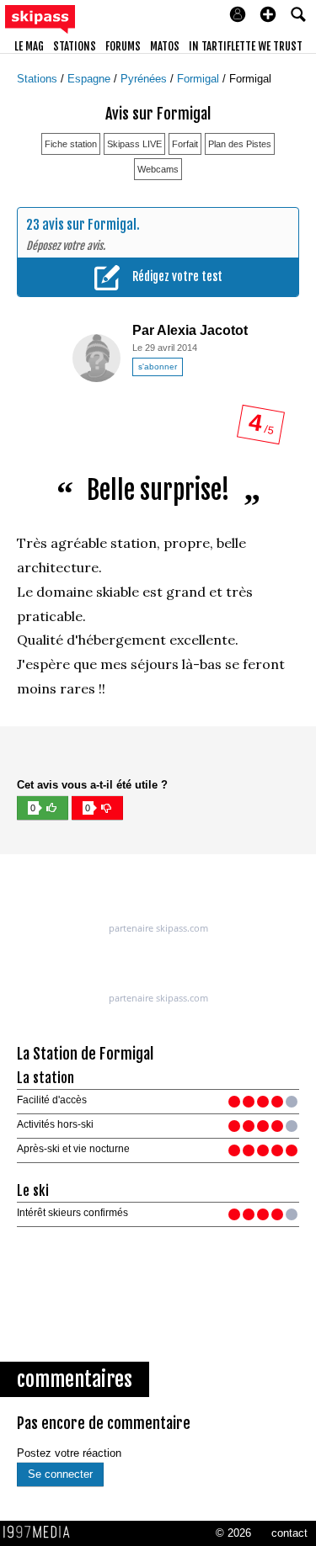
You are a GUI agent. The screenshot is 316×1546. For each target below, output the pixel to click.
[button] (268, 14)
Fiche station (71, 144)
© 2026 (233, 1533)
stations (74, 46)
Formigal (199, 78)
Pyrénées (145, 78)
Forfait (185, 144)
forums (123, 46)
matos (164, 46)
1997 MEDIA (41, 1532)
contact (289, 1533)
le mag (29, 46)
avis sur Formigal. (91, 224)
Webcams (158, 169)
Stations (39, 78)
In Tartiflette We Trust (246, 46)
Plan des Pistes (239, 144)
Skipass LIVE (134, 144)
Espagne (90, 78)
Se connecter (60, 1474)
